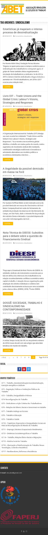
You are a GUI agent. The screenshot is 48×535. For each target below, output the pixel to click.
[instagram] (29, 369)
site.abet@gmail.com (14, 473)
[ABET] (24, 8)
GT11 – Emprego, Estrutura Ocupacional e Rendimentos (22, 429)
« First (4, 357)
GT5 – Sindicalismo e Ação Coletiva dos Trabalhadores (22, 403)
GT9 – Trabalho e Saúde (10, 419)
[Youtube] (24, 369)
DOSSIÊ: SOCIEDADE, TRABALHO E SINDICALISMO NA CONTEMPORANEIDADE (22, 306)
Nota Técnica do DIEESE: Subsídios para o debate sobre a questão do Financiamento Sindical (23, 236)
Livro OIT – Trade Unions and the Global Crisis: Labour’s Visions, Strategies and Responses (22, 99)
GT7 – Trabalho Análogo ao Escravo (15, 411)
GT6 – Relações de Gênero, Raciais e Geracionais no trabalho (24, 407)
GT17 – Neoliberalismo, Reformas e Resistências (19, 451)
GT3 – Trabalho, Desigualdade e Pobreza (17, 395)
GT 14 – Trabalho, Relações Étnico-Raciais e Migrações (21, 437)
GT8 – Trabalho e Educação (12, 415)
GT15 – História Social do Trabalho (14, 441)
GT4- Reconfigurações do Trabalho (15, 399)
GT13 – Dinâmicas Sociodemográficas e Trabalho (20, 433)
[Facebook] (19, 369)
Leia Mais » (8, 87)
